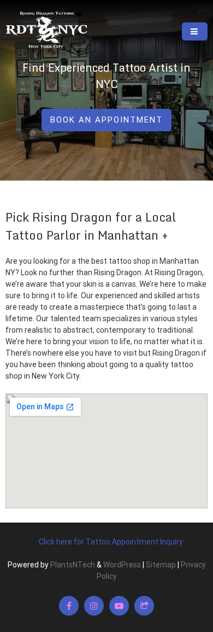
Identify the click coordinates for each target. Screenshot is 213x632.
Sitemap (161, 564)
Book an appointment (106, 120)
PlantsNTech (72, 564)
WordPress (122, 564)
